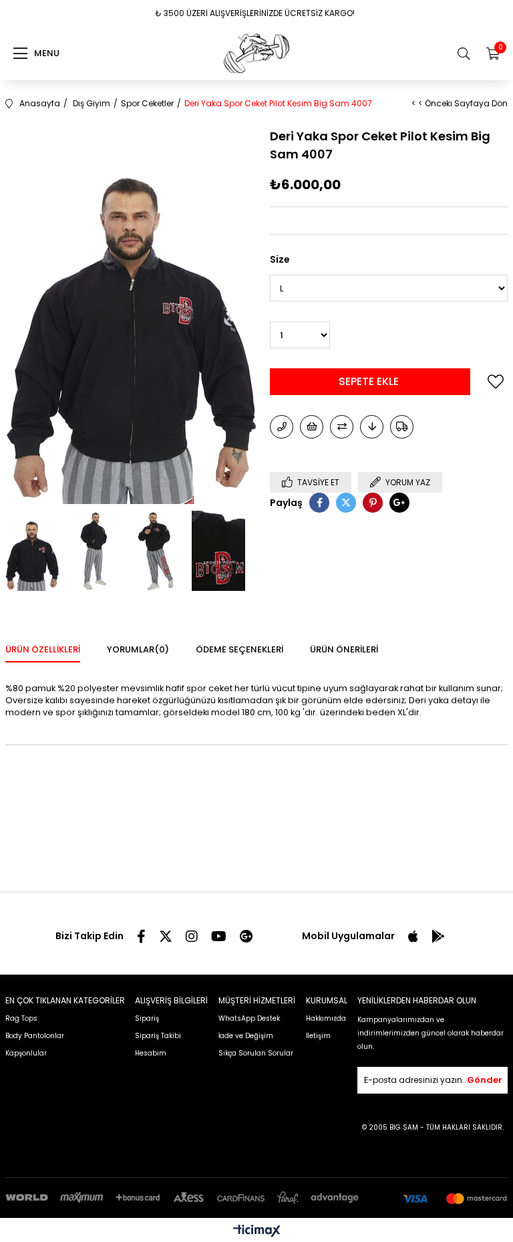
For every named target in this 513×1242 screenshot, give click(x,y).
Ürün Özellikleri (42, 649)
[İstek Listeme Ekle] (311, 427)
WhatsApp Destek (249, 1018)
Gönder (484, 1080)
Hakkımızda (326, 1018)
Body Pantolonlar (34, 1036)
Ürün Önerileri (344, 649)
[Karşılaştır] (341, 427)
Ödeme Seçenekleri (239, 649)
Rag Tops (21, 1018)
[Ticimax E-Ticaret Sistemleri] (257, 1232)
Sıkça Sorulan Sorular (255, 1053)
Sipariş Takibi (158, 1036)
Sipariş (147, 1018)
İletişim (318, 1036)
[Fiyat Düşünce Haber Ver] (371, 427)
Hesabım (150, 1053)
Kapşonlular (26, 1053)
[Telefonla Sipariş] (281, 427)
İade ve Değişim (245, 1036)
